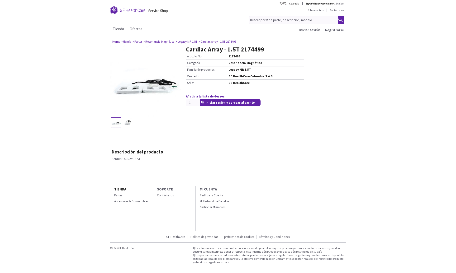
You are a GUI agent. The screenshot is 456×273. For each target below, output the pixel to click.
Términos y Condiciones (274, 237)
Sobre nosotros (315, 10)
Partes (118, 195)
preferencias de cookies (239, 237)
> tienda (126, 42)
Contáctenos (337, 10)
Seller (190, 83)
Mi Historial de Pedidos (214, 201)
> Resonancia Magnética (159, 42)
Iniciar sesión (309, 30)
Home (116, 42)
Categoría (193, 63)
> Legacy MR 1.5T (186, 42)
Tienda (118, 28)
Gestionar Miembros (212, 207)
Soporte (165, 189)
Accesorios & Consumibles (131, 201)
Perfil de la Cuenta (211, 195)
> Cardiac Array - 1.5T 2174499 (217, 42)
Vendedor (193, 76)
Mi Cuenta (208, 189)
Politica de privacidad (204, 237)
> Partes (137, 42)
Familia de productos (200, 70)
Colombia (294, 3)
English (340, 3)
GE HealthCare (175, 237)
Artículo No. (194, 56)
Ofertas (136, 28)
